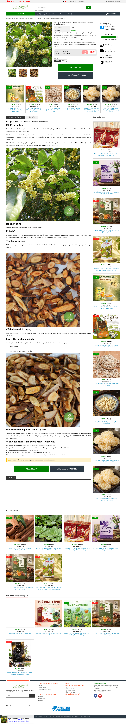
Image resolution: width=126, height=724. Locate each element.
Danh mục (20, 14)
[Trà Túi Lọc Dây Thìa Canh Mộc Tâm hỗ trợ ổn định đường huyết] (106, 216)
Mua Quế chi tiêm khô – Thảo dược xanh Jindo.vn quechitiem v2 (47, 18)
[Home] (20, 7)
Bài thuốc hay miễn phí (72, 694)
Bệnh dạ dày (41, 700)
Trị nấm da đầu (42, 687)
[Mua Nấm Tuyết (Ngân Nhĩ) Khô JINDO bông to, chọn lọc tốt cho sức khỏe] (91, 98)
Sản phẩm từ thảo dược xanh (74, 685)
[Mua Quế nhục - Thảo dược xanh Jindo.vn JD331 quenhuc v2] (20, 533)
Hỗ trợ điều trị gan (70, 688)
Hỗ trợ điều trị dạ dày (70, 692)
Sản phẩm (9, 706)
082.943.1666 (24, 1)
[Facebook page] (95, 696)
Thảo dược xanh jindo (21, 18)
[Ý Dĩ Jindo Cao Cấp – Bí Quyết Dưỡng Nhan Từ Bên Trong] (53, 98)
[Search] (88, 7)
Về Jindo (81, 1)
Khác (67, 683)
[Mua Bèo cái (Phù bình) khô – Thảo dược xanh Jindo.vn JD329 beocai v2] (48, 533)
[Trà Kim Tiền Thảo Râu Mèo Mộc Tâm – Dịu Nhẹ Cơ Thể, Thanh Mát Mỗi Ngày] (77, 618)
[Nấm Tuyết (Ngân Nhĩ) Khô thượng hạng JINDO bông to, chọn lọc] (111, 98)
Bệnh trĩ (40, 685)
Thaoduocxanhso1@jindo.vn (104, 690)
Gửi (32, 695)
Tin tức (31, 706)
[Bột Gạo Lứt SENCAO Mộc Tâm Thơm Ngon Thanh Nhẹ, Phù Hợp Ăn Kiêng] (106, 140)
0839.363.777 (13, 1)
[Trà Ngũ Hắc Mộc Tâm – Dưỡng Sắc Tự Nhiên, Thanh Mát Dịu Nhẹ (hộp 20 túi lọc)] (20, 658)
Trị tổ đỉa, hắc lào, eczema (45, 689)
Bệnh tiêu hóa (41, 698)
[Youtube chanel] (100, 696)
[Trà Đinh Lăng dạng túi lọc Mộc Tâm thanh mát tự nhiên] (48, 618)
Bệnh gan (40, 696)
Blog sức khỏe (73, 1)
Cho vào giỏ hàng (75, 75)
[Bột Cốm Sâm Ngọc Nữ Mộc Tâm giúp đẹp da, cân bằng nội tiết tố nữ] (106, 178)
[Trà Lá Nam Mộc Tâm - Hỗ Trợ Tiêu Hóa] (20, 618)
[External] (62, 709)
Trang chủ (10, 18)
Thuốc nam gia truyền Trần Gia (48, 683)
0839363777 (112, 14)
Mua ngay (75, 67)
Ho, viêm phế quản (70, 690)
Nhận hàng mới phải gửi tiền (46, 14)
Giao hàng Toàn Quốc (67, 14)
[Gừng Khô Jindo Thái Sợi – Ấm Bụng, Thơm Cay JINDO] (72, 98)
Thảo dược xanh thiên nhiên (47, 694)
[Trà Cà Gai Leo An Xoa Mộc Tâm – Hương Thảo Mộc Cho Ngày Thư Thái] (34, 98)
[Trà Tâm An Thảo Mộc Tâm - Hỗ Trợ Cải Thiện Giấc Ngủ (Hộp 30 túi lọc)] (15, 98)
